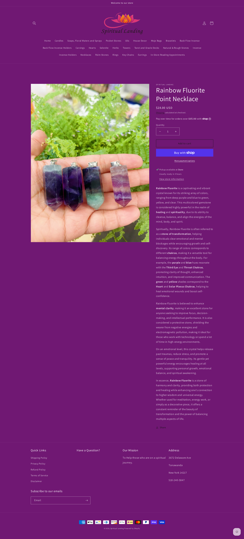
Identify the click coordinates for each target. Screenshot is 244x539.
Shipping (160, 112)
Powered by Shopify (132, 528)
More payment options (184, 160)
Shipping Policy (39, 457)
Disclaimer (36, 481)
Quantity (160, 125)
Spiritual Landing (117, 528)
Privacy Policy (38, 463)
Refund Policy (38, 469)
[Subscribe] (86, 500)
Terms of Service (39, 475)
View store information (171, 179)
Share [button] (163, 427)
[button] (34, 23)
